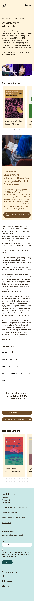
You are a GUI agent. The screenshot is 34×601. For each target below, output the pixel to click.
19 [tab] (25, 481)
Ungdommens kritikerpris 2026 (15, 215)
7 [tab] (19, 479)
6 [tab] (17, 479)
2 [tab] (17, 129)
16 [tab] (17, 481)
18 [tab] (22, 481)
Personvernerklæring (9, 556)
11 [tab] (30, 479)
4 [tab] (12, 479)
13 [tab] (9, 481)
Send (6, 562)
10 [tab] (27, 479)
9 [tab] (25, 479)
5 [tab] (14, 479)
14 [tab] (12, 481)
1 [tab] (14, 129)
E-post (4, 541)
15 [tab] (14, 481)
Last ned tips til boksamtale (14, 419)
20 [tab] (27, 481)
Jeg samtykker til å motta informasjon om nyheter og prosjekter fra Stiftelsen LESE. (16, 554)
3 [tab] (19, 129)
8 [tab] (22, 479)
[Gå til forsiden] (4, 6)
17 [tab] (19, 481)
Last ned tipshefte (10, 413)
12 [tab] (6, 481)
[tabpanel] (14, 107)
